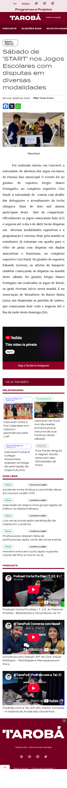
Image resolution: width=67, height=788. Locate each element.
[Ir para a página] (36, 3)
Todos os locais (53, 17)
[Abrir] (44, 3)
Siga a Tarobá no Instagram (33, 365)
